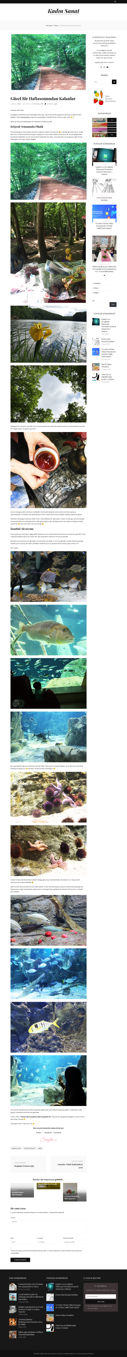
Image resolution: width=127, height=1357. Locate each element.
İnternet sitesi (68, 1238)
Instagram (48, 1132)
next (114, 252)
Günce (13, 94)
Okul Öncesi (104, 195)
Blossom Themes (76, 1354)
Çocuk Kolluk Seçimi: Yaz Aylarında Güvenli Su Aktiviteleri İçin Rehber (30, 1296)
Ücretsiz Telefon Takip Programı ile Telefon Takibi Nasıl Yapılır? (104, 225)
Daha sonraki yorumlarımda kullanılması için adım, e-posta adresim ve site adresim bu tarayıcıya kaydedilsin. (46, 1252)
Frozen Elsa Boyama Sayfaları (67, 1295)
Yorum (13, 1218)
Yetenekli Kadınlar (104, 264)
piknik (40, 1148)
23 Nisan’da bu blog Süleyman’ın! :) (71, 1197)
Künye (96, 288)
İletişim (96, 293)
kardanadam (25, 117)
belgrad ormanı (16, 1148)
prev (94, 252)
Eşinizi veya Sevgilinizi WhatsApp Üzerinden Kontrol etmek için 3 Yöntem (67, 1286)
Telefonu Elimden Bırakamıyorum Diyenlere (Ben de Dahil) (30, 1321)
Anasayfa (97, 283)
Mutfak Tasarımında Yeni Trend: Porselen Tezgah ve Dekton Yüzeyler (30, 1309)
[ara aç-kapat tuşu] (115, 1)
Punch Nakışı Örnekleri (65, 1315)
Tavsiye (104, 164)
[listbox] (104, 256)
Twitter (38, 1132)
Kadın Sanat (63, 10)
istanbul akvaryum (29, 1148)
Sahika (19, 104)
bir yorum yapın (52, 104)
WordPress (90, 1354)
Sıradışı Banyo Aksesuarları (17, 1193)
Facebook (57, 1132)
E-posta (40, 1238)
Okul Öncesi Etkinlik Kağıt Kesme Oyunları (107, 376)
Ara (93, 301)
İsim (12, 1238)
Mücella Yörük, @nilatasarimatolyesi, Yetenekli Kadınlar (104, 269)
